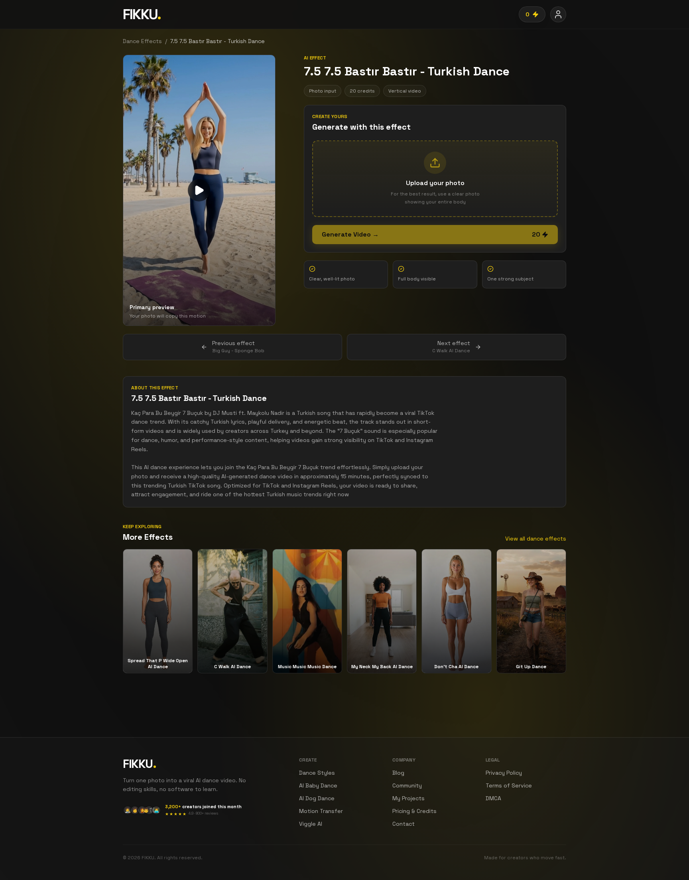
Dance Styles (317, 772)
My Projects (408, 798)
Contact (403, 823)
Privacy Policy (504, 772)
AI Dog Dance (317, 798)
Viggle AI (310, 823)
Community (407, 785)
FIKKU (142, 14)
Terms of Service (509, 785)
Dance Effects (142, 41)
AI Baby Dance (318, 785)
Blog (398, 772)
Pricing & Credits (414, 811)
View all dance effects (535, 538)
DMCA (493, 798)
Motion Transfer (321, 811)
